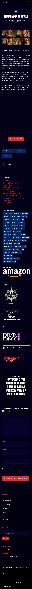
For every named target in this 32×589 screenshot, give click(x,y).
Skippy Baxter (15, 249)
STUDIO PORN (7, 200)
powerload (17, 243)
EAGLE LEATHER (7, 185)
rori (25, 246)
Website (4, 458)
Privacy (5, 578)
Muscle (14, 234)
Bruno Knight (24, 213)
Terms (3, 573)
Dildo (18, 216)
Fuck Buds (6, 222)
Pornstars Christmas (20, 240)
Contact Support (6, 504)
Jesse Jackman (8, 231)
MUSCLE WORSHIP (8, 189)
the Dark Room (8, 255)
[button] (29, 2)
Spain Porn (7, 252)
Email (4, 449)
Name (4, 441)
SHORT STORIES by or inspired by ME (13, 198)
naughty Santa (16, 237)
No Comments (16, 21)
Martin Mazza (17, 231)
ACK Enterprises (25, 567)
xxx (15, 261)
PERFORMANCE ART (9, 191)
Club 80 (13, 216)
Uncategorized (7, 202)
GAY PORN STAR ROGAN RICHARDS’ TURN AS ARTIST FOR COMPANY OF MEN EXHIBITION (16, 385)
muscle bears (22, 234)
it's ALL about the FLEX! (10, 228)
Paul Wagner (25, 237)
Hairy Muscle (14, 225)
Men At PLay (7, 234)
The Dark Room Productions (11, 258)
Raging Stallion (8, 246)
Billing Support (7, 586)
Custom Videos (6, 516)
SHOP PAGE (6, 197)
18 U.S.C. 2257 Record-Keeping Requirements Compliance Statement (15, 582)
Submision (14, 252)
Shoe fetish (7, 249)
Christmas (6, 216)
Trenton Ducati (8, 261)
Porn (5, 240)
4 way (5, 213)
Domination (7, 219)
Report (4, 512)
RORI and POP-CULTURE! (10, 195)
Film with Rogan (6, 500)
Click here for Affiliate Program (10, 556)
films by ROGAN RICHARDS (10, 187)
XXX (16, 11)
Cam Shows (5, 519)
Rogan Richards (12, 20)
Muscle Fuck (7, 237)
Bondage (16, 213)
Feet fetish (15, 219)
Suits (20, 252)
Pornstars (10, 240)
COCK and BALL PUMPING (10, 184)
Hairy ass (6, 225)
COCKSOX (22, 55)
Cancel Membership (7, 508)
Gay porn (13, 222)
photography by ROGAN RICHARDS (13, 193)
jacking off (22, 228)
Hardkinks (22, 225)
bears (10, 213)
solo (22, 249)
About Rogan (5, 497)
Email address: (6, 530)
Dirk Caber (24, 216)
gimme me (21, 222)
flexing (22, 219)
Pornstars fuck (8, 243)
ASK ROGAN (6, 180)
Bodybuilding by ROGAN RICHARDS (13, 182)
